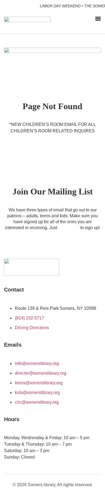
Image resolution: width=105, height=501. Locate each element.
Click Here (69, 227)
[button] (98, 18)
